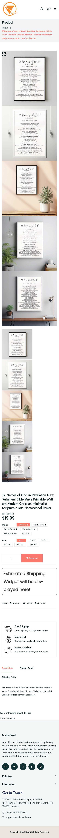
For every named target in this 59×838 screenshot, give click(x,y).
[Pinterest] (40, 766)
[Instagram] (23, 766)
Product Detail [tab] (26, 668)
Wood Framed (29, 529)
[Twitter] (14, 766)
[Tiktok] (31, 766)
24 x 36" (20, 544)
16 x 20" (44, 540)
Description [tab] (7, 668)
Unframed (23, 525)
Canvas (25, 533)
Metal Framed (10, 533)
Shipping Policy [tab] (9, 677)
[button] (8, 513)
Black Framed (39, 525)
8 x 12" (21, 540)
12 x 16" (33, 540)
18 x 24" (7, 544)
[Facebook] (5, 766)
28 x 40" (33, 544)
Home (5, 27)
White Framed (10, 529)
